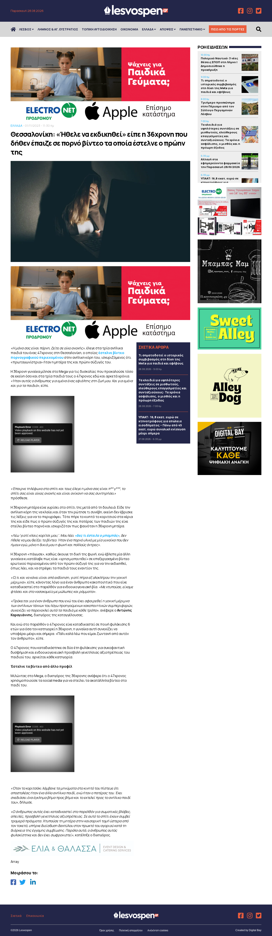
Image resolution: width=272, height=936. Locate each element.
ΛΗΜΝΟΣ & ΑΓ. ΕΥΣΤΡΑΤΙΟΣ (58, 29)
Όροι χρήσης (106, 930)
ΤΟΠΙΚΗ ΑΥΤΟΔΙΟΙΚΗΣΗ (99, 29)
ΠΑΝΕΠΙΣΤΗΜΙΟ (191, 29)
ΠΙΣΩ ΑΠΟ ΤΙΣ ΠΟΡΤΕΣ (227, 29)
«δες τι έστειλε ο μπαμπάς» (96, 535)
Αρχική (16, 29)
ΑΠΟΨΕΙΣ (166, 29)
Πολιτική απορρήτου (131, 930)
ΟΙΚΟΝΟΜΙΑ (129, 29)
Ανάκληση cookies (157, 930)
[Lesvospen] (136, 15)
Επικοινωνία (35, 916)
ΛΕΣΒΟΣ (25, 29)
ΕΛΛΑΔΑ (147, 29)
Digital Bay (255, 930)
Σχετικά (16, 916)
